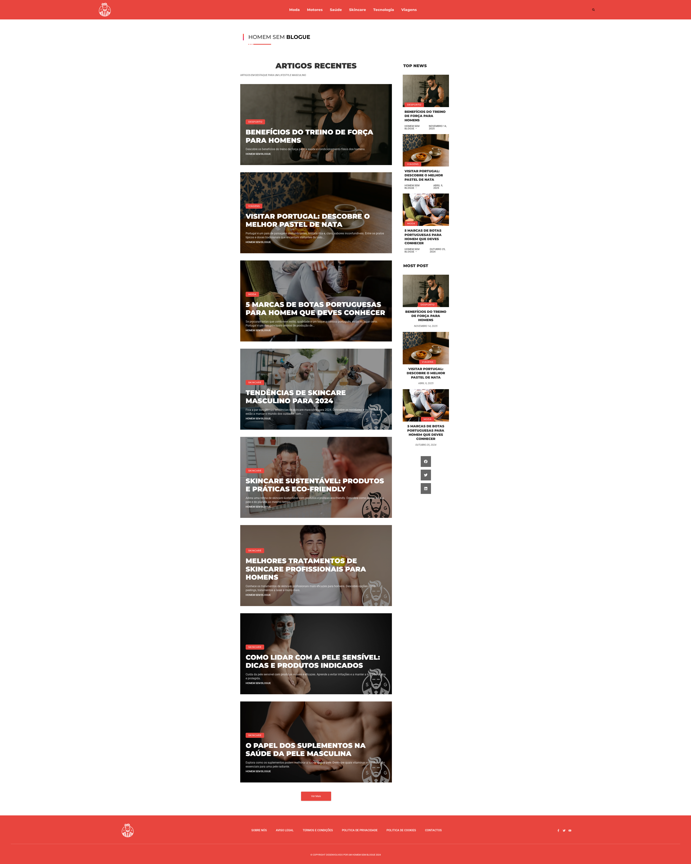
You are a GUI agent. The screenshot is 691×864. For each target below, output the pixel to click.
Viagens (409, 10)
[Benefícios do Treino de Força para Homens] (426, 91)
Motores (315, 10)
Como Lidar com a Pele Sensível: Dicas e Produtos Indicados (313, 661)
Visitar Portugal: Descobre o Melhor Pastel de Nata (308, 220)
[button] (593, 9)
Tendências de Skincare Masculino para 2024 (296, 396)
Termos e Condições (318, 830)
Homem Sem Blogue (258, 153)
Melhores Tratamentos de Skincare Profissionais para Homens (306, 569)
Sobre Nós (259, 830)
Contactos (433, 830)
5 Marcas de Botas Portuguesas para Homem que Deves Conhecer (315, 308)
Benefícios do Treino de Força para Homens (309, 136)
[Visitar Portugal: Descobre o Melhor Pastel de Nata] (426, 150)
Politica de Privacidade (360, 830)
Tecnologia (383, 10)
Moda (294, 10)
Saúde (336, 10)
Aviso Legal (285, 830)
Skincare (357, 10)
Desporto (255, 121)
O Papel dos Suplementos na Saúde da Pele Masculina (306, 749)
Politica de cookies (401, 830)
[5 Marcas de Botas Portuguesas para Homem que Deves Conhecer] (426, 210)
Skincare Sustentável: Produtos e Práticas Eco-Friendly (315, 485)
